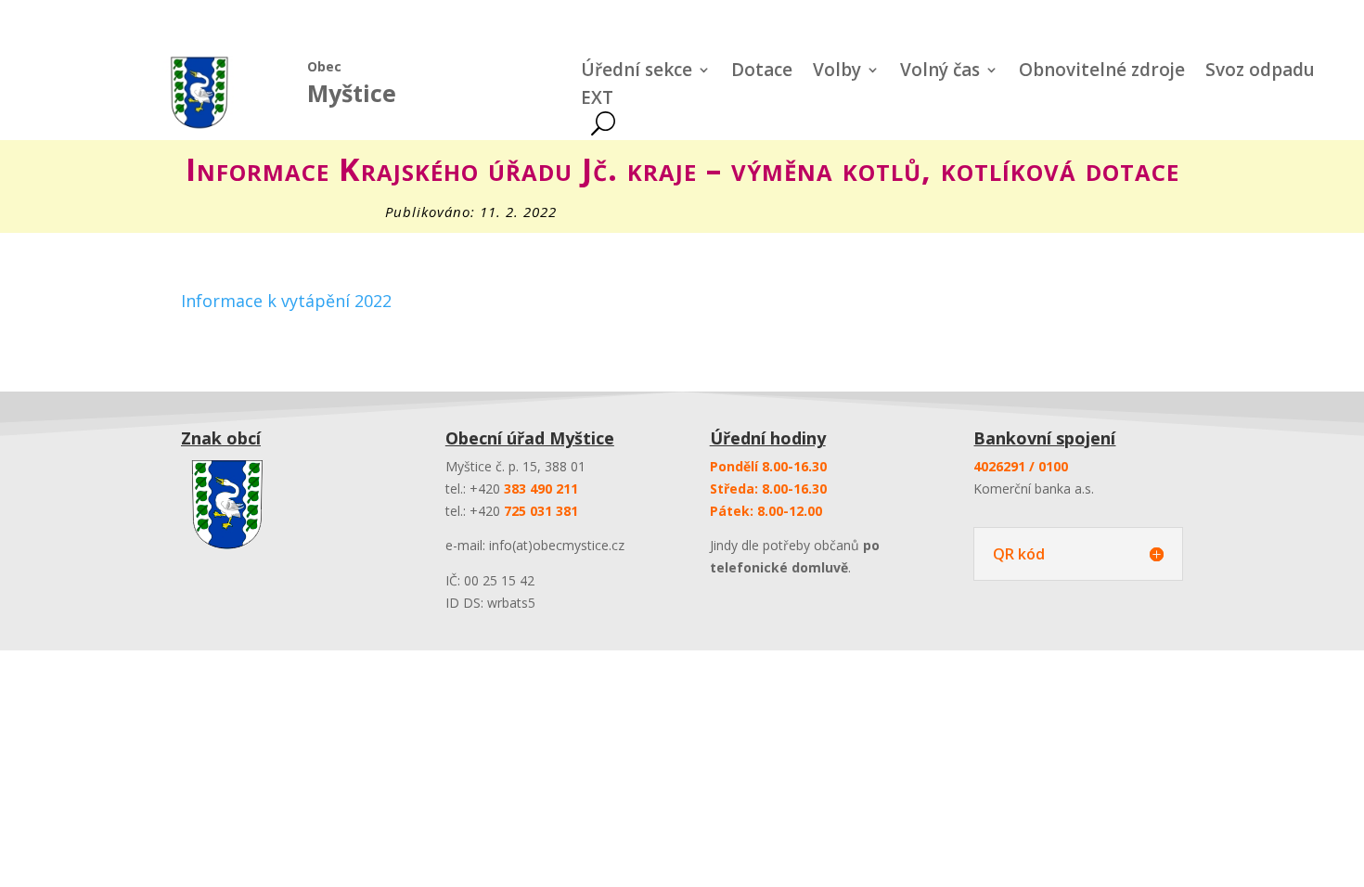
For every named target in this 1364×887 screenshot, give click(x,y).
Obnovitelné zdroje (1102, 72)
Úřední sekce (636, 72)
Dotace (761, 72)
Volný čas (940, 72)
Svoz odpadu (1260, 72)
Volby (837, 72)
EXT (597, 100)
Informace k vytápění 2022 (286, 300)
